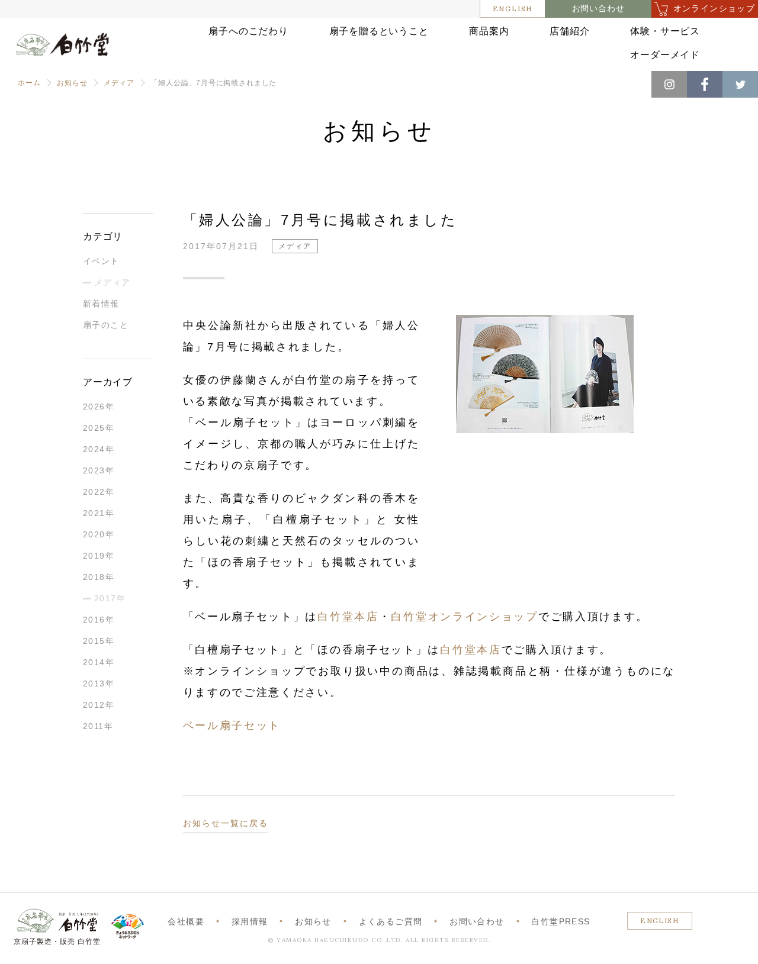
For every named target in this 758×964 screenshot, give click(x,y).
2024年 (98, 449)
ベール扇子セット (232, 725)
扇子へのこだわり (248, 31)
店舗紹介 (569, 31)
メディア (119, 83)
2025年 (98, 428)
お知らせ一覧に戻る (226, 823)
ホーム (29, 83)
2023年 (98, 470)
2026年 (98, 406)
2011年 (98, 726)
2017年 (110, 598)
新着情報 (101, 303)
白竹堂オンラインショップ (464, 617)
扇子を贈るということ (379, 31)
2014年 (98, 662)
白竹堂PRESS (560, 921)
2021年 (98, 513)
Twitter (740, 84)
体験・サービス (665, 31)
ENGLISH (513, 8)
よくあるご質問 (391, 921)
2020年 (98, 534)
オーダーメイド (665, 55)
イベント (101, 261)
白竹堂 (62, 49)
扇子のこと (106, 325)
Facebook (704, 84)
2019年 (98, 555)
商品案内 (489, 31)
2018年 (98, 577)
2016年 (98, 619)
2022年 (98, 491)
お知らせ (72, 83)
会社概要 (186, 921)
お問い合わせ (598, 8)
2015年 (98, 641)
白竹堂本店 (348, 617)
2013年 (98, 683)
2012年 (98, 705)
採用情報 (250, 921)
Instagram (669, 84)
